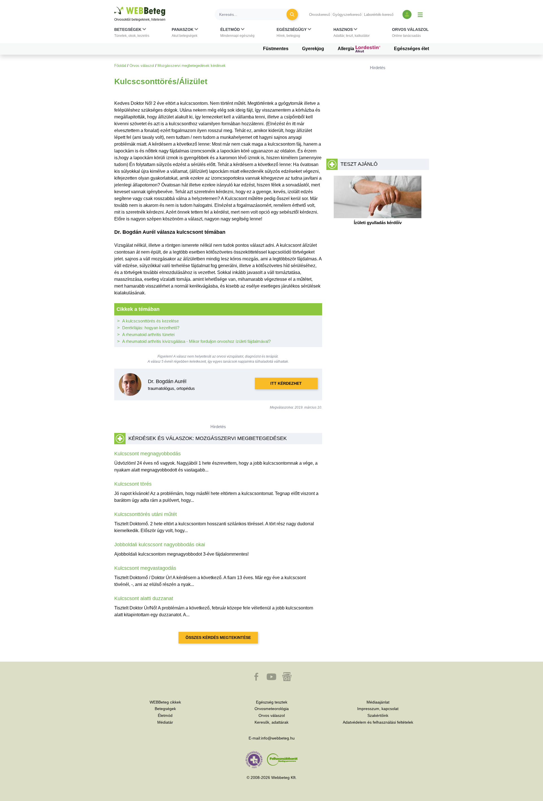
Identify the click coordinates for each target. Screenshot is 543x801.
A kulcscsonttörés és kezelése (150, 320)
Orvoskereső (319, 14)
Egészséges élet (411, 48)
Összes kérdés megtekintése (218, 637)
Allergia (346, 48)
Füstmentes (275, 48)
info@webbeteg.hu (278, 738)
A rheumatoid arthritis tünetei (148, 334)
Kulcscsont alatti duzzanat (143, 598)
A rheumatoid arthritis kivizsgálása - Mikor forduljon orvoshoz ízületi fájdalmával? (196, 341)
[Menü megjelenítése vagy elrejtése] (420, 14)
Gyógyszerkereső (347, 14)
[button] (131, 34)
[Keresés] (292, 14)
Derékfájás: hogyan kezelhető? (150, 327)
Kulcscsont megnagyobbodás (147, 453)
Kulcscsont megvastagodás (145, 568)
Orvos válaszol (142, 65)
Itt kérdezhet (286, 383)
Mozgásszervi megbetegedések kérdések (192, 65)
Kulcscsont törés (133, 484)
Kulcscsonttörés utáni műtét (145, 514)
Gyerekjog (313, 48)
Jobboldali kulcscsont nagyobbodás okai (159, 544)
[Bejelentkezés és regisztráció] (406, 14)
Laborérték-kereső (378, 14)
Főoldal (120, 65)
